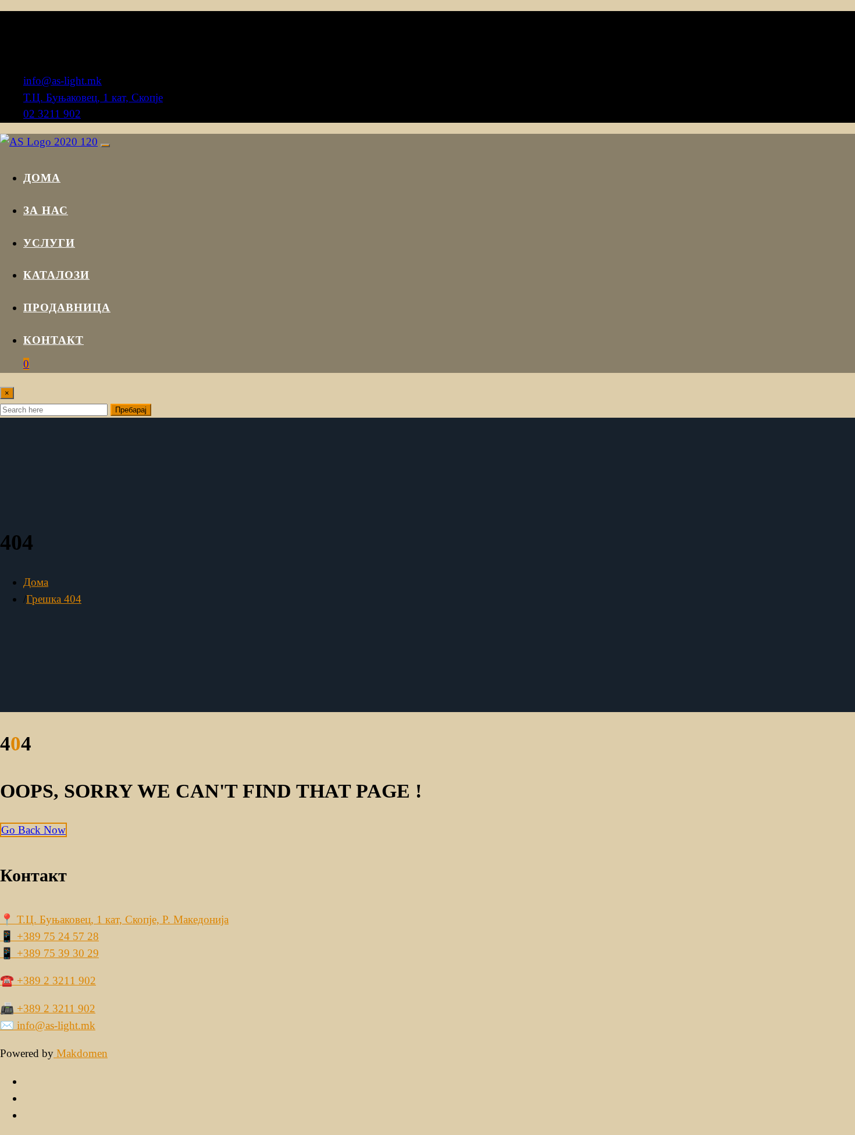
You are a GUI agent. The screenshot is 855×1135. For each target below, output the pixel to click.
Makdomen (81, 1053)
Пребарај (131, 409)
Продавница (67, 307)
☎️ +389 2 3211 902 (48, 980)
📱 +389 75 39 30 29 (49, 953)
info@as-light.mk (62, 80)
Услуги (49, 243)
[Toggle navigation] (105, 145)
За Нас (45, 210)
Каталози (56, 275)
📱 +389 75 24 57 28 (49, 936)
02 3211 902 (52, 114)
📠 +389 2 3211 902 (47, 1008)
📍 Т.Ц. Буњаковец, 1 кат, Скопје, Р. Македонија (114, 919)
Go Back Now (33, 830)
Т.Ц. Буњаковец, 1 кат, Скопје (93, 97)
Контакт (53, 340)
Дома (41, 178)
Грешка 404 (53, 599)
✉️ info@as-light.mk (47, 1025)
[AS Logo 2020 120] (49, 142)
